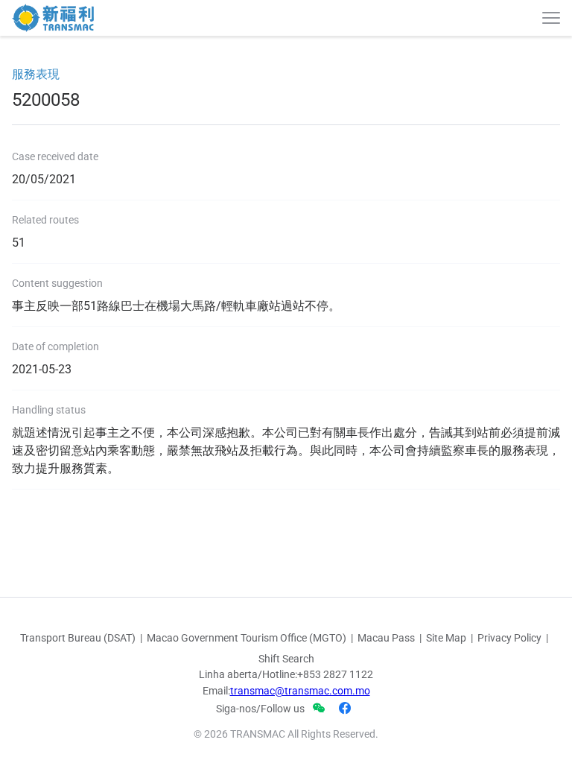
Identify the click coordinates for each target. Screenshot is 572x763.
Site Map (446, 638)
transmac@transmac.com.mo (300, 691)
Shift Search (286, 659)
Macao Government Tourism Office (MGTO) (246, 638)
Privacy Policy (509, 638)
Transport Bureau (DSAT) (78, 638)
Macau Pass (386, 638)
